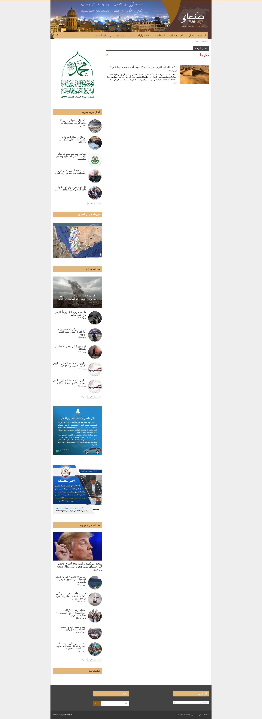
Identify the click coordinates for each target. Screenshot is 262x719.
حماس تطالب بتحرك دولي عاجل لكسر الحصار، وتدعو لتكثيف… (71, 156)
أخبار (191, 35)
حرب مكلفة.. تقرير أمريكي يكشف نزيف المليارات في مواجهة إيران (71, 596)
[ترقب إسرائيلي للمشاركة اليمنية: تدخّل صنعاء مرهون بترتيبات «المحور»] (95, 649)
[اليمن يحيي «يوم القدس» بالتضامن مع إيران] (95, 632)
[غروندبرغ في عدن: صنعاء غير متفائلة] (95, 352)
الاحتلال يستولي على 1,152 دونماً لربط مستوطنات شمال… (71, 123)
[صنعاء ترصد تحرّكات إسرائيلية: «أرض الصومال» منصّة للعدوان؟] (95, 616)
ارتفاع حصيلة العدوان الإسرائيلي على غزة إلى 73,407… (72, 140)
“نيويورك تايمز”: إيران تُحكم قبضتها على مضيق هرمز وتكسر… (70, 579)
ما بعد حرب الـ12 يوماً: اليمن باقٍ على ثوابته (70, 313)
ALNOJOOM (68, 715)
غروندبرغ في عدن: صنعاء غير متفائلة (69, 347)
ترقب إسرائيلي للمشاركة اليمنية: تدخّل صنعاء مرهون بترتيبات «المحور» (71, 646)
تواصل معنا (94, 671)
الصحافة (161, 35)
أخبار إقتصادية (176, 35)
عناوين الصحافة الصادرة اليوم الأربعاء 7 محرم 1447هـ (69, 364)
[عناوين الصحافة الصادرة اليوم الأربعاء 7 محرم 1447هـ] (95, 369)
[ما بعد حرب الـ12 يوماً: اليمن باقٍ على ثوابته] (95, 318)
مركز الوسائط (105, 35)
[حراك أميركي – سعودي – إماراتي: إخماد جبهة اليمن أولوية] (95, 335)
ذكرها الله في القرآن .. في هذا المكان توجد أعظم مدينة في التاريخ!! (143, 67)
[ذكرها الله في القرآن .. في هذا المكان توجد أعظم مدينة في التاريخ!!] (194, 74)
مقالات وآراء (144, 35)
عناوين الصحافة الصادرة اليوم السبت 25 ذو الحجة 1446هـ (69, 382)
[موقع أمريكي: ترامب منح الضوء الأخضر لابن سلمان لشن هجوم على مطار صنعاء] (77, 546)
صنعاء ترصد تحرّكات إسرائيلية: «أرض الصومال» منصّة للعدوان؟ (71, 613)
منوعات (120, 35)
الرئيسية (202, 35)
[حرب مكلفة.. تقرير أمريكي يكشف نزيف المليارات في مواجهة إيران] (95, 599)
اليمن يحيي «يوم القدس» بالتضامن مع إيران (72, 628)
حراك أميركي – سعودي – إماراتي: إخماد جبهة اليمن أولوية (72, 332)
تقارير (131, 35)
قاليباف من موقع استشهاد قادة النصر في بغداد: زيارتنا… (70, 188)
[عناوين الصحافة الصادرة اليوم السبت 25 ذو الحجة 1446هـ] (95, 386)
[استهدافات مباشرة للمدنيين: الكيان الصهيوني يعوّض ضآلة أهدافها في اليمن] (77, 292)
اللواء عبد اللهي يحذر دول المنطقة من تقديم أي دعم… (70, 171)
